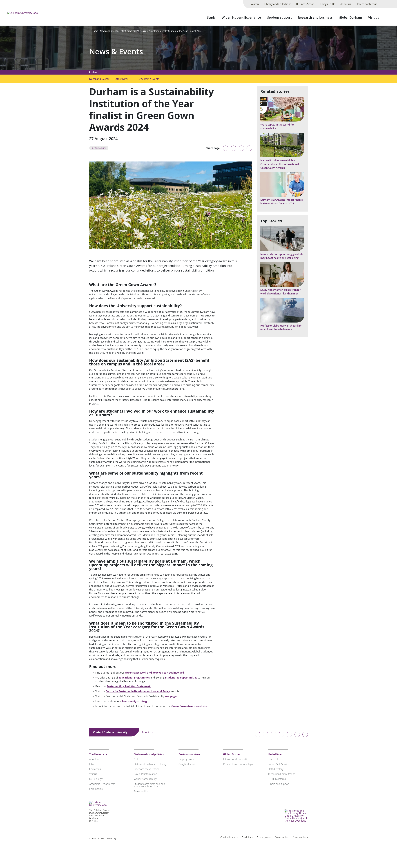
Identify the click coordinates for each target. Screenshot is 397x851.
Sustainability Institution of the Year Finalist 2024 (175, 30)
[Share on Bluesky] (225, 149)
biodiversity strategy (134, 701)
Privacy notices (300, 837)
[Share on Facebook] (241, 148)
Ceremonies (96, 789)
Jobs (91, 764)
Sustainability (99, 147)
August (144, 30)
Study (211, 17)
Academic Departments (102, 784)
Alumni (255, 4)
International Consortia (235, 759)
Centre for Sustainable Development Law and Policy (138, 691)
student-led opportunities (181, 677)
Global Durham (350, 17)
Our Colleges (96, 779)
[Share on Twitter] (233, 148)
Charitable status (229, 837)
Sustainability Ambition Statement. (129, 686)
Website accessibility (145, 779)
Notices (138, 759)
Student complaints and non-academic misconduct (150, 785)
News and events (109, 30)
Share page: (213, 148)
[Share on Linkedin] (249, 148)
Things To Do (327, 4)
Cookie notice (282, 837)
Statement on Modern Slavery (150, 764)
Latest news (126, 30)
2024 (136, 30)
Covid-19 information (145, 774)
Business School (305, 4)
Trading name (264, 837)
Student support (279, 17)
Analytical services (188, 764)
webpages (171, 696)
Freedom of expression (146, 769)
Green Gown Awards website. (189, 706)
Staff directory (275, 769)
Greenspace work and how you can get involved (154, 672)
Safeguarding (141, 791)
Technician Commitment (281, 774)
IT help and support (278, 784)
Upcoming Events (149, 79)
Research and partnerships (238, 764)
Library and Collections (277, 4)
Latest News (121, 79)
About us (345, 4)
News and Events (99, 79)
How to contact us (366, 4)
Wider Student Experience (241, 17)
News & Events (116, 51)
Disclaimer (247, 837)
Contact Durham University (110, 732)
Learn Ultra (274, 759)
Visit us (373, 17)
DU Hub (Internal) (277, 779)
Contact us (95, 769)
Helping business (187, 759)
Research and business (315, 17)
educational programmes (134, 677)
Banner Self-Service (278, 764)
